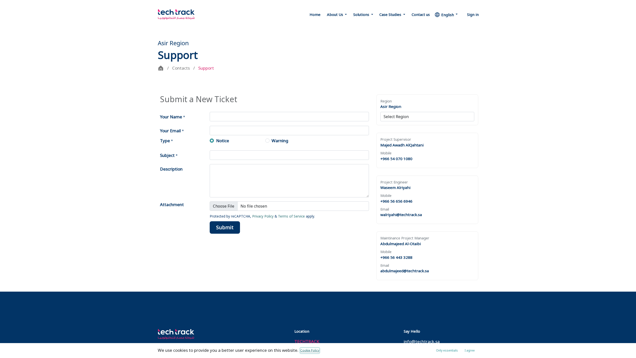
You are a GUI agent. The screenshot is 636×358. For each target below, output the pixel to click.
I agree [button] (470, 350)
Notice (222, 140)
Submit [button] (225, 227)
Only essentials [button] (447, 350)
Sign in (473, 14)
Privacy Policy (263, 216)
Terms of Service (291, 216)
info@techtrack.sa (422, 341)
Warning (280, 140)
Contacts (181, 68)
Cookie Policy (309, 350)
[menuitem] (315, 14)
